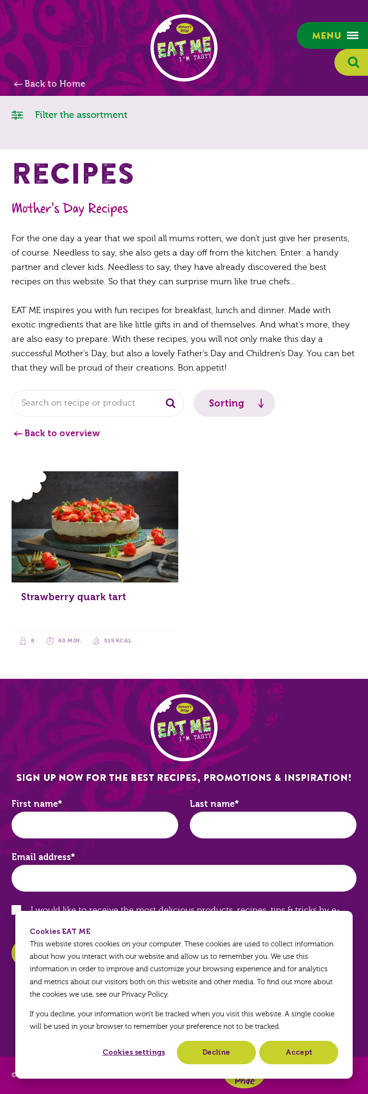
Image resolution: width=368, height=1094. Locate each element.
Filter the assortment (80, 114)
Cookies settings (134, 1052)
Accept (299, 1052)
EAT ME (184, 47)
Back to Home (54, 84)
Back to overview (62, 433)
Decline (216, 1052)
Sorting (226, 403)
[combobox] (98, 403)
